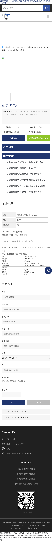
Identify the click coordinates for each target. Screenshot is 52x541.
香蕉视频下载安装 (24, 538)
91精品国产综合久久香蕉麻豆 (28, 533)
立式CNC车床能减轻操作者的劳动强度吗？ (23, 174)
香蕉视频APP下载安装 (12, 535)
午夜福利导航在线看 (9, 538)
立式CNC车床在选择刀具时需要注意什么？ (23, 192)
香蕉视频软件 (37, 538)
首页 (14, 47)
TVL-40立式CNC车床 (19, 411)
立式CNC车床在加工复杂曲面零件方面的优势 (24, 162)
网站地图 (3, 533)
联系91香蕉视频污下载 (38, 138)
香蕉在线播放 (12, 533)
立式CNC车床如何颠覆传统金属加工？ (22, 168)
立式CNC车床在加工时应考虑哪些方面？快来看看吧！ (27, 180)
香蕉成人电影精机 (33, 47)
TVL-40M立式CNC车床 (19, 417)
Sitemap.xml (19, 528)
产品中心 (21, 47)
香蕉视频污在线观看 (28, 535)
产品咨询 (13, 138)
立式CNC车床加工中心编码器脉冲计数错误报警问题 (27, 186)
